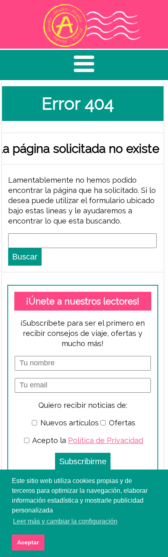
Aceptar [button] (28, 542)
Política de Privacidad (105, 440)
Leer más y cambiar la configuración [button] (65, 521)
